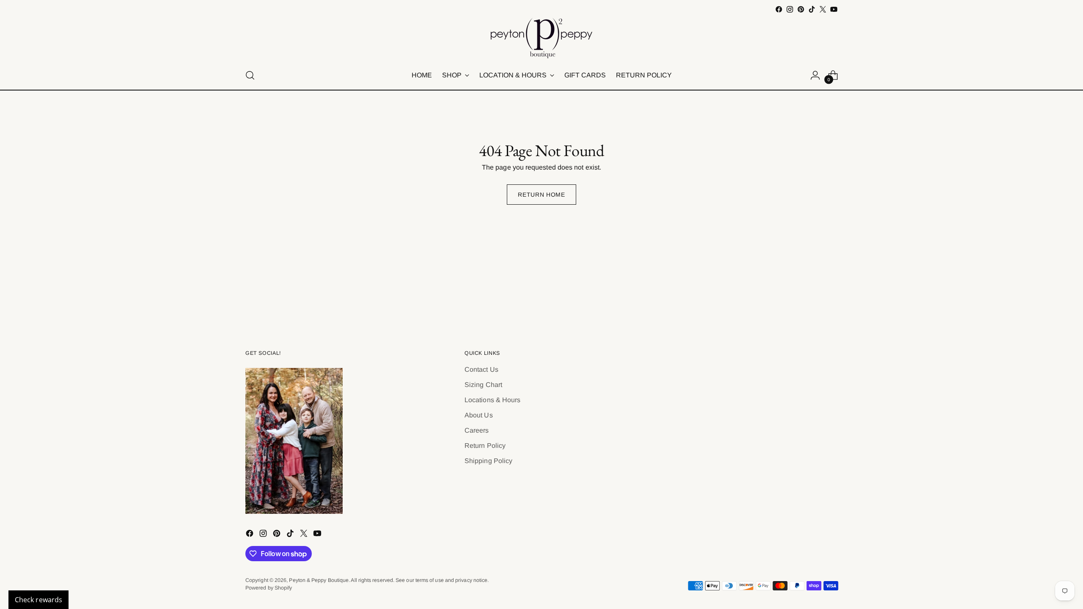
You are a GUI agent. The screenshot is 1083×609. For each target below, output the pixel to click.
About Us (479, 415)
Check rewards (38, 599)
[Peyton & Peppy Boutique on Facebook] (779, 9)
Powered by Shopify (268, 588)
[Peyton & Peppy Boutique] (541, 38)
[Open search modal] (250, 75)
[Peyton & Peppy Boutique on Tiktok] (812, 9)
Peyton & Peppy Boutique (319, 580)
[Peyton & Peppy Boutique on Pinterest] (801, 9)
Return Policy (485, 445)
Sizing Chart (483, 384)
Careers (477, 430)
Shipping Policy (488, 460)
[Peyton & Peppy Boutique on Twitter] (823, 9)
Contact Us (481, 369)
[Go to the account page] (815, 75)
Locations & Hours (492, 399)
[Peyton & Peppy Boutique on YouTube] (834, 9)
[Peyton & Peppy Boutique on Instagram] (790, 9)
